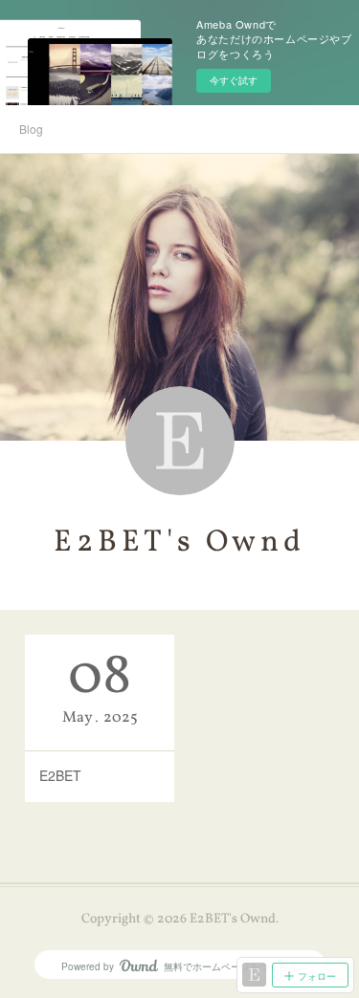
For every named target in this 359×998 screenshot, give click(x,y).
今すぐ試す (234, 80)
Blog (31, 128)
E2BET (60, 775)
